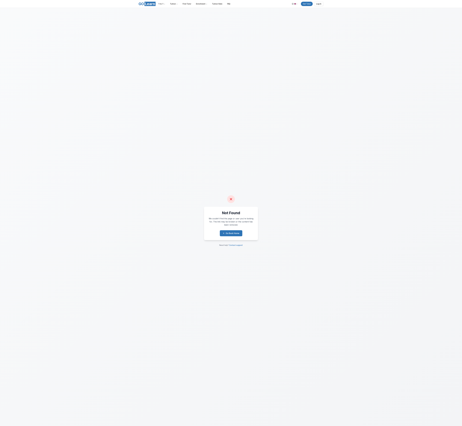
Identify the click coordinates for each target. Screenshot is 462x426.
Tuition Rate (217, 4)
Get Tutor (307, 4)
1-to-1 (160, 4)
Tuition (173, 4)
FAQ (228, 4)
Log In (318, 4)
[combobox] (295, 4)
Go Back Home (232, 233)
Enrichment (200, 4)
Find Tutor (187, 4)
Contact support (236, 245)
